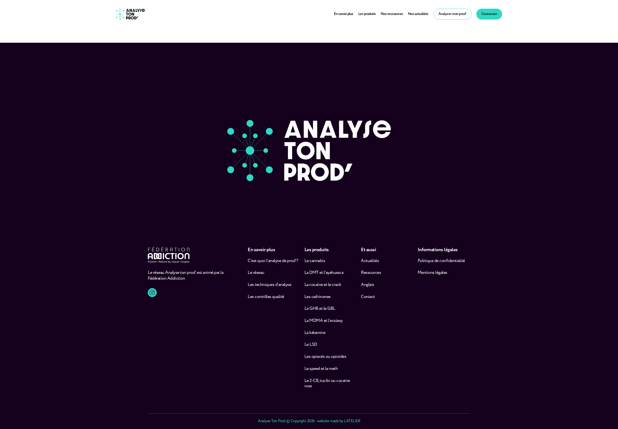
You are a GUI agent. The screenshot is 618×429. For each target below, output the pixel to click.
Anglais (367, 285)
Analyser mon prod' (452, 14)
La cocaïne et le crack (322, 285)
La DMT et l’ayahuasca (324, 273)
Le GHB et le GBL (319, 308)
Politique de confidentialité (441, 261)
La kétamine (314, 333)
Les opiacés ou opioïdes (325, 357)
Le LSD (310, 344)
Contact (368, 297)
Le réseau (256, 273)
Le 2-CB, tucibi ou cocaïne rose (327, 383)
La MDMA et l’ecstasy (323, 321)
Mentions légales (432, 273)
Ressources (371, 273)
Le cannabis (314, 261)
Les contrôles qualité (266, 297)
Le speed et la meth (321, 369)
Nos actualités (418, 14)
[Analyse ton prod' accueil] (130, 14)
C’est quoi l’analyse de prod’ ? (273, 261)
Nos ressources (392, 14)
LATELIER (352, 421)
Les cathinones (317, 297)
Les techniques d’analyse (270, 285)
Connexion (489, 14)
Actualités (370, 261)
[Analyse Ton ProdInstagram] (152, 292)
